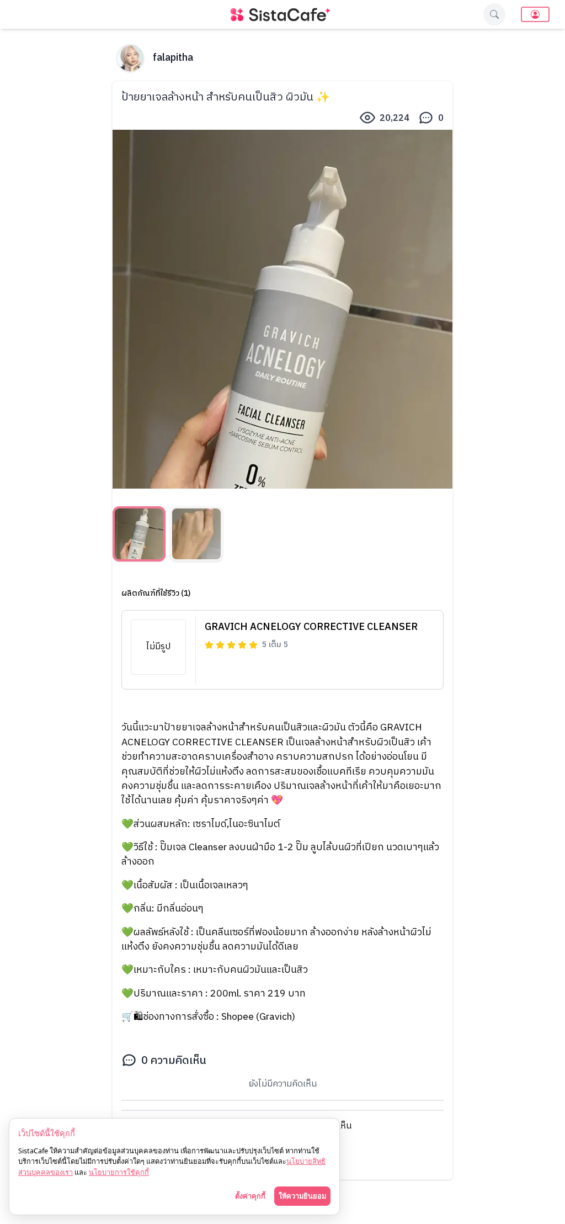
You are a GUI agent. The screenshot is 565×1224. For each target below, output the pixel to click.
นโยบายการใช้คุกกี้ (119, 1172)
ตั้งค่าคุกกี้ (250, 1196)
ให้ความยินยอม (302, 1196)
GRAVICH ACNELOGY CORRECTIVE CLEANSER (311, 627)
